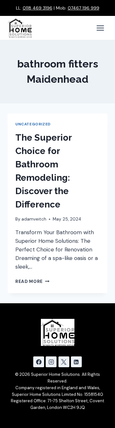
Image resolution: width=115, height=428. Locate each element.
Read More (32, 281)
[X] (63, 361)
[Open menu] (100, 28)
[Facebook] (38, 361)
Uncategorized (33, 124)
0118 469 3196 (37, 8)
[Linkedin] (76, 361)
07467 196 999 (83, 8)
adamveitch (33, 219)
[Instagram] (51, 361)
